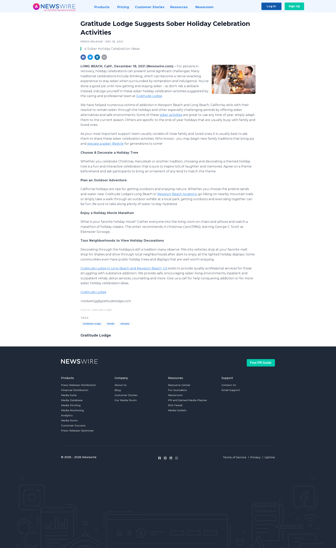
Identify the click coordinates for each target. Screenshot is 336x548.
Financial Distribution (74, 390)
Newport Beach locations (177, 194)
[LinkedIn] (171, 458)
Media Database (72, 400)
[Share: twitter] (90, 57)
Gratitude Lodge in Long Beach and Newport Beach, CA (123, 268)
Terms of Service (234, 457)
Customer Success (73, 425)
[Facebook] (159, 458)
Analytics (67, 415)
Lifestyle (124, 324)
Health (110, 324)
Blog (118, 390)
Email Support (230, 390)
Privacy (255, 457)
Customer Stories (126, 395)
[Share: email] (104, 57)
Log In (271, 6)
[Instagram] (176, 458)
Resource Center (179, 385)
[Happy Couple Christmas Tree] (234, 79)
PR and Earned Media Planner (187, 400)
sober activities (171, 115)
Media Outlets (177, 410)
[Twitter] (165, 458)
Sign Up (294, 6)
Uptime (269, 457)
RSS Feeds (175, 405)
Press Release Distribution (78, 385)
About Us (121, 385)
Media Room (69, 420)
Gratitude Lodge (149, 96)
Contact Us (228, 385)
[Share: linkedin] (97, 57)
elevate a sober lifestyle (105, 144)
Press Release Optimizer (77, 430)
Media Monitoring (72, 410)
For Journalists (177, 390)
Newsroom (175, 395)
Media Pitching (70, 405)
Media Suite (69, 395)
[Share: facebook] (83, 57)
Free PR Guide (260, 362)
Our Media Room (126, 400)
